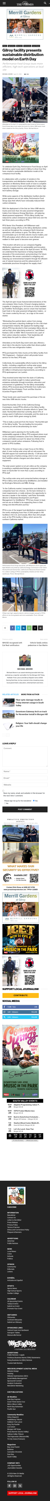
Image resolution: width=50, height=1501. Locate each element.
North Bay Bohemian (15, 1407)
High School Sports (14, 1291)
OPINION (10, 1264)
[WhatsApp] (29, 628)
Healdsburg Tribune (14, 1419)
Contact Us (11, 1218)
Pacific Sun (11, 1409)
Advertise (10, 1241)
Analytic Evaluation (14, 1383)
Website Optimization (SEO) (17, 1376)
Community (27, 46)
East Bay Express (13, 1399)
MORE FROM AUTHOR (30, 694)
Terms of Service (13, 1227)
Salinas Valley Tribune (15, 1434)
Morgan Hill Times (14, 1429)
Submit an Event (13, 1306)
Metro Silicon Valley (14, 1404)
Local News (36, 46)
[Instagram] (15, 1486)
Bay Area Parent (13, 1447)
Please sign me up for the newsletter (17, 801)
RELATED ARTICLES (10, 694)
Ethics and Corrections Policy (18, 1230)
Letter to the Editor (14, 1220)
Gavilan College (13, 1293)
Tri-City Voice (12, 1439)
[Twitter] (18, 628)
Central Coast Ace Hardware (18, 1330)
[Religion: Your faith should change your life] (8, 726)
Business (19, 46)
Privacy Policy (12, 1225)
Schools (10, 1256)
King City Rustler (13, 1424)
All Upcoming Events (15, 1301)
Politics (10, 1259)
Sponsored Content (14, 1381)
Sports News (12, 1288)
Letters (10, 1272)
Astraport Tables (13, 1333)
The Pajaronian (13, 1437)
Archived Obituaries (14, 1320)
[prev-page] (3, 735)
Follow (34, 1012)
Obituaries (11, 1317)
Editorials (10, 1269)
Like (35, 1007)
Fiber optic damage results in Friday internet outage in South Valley (30, 703)
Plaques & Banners (14, 1232)
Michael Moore (7, 74)
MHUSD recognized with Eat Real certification (12, 644)
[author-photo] (25, 660)
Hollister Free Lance (14, 1422)
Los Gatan (11, 1427)
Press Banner (12, 1432)
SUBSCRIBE (11, 1207)
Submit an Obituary (14, 1322)
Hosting (10, 1373)
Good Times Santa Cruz (16, 1402)
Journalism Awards (14, 1468)
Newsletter (11, 1215)
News (4, 46)
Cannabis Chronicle (14, 1452)
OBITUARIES (12, 1315)
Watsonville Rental (14, 1335)
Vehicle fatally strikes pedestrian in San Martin (38, 644)
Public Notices (12, 1243)
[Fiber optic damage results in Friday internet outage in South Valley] (8, 702)
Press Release (12, 1222)
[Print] (40, 628)
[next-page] (7, 735)
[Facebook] (12, 628)
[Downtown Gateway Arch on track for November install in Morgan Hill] (8, 714)
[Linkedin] (23, 628)
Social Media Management (17, 1378)
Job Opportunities (14, 1465)
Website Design (13, 1371)
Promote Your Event (14, 1309)
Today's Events (12, 1304)
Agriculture (11, 46)
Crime (9, 1254)
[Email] (34, 628)
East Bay (10, 1454)
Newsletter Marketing (15, 1386)
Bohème (10, 1449)
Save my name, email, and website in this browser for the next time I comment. (24, 794)
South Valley (12, 1457)
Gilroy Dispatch (13, 1417)
